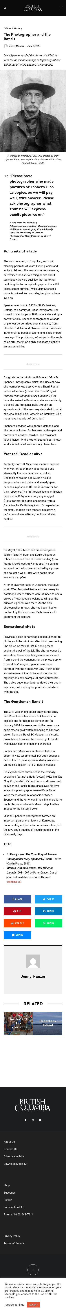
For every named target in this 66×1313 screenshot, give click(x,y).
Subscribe (10, 1192)
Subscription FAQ (14, 1207)
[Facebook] (25, 1120)
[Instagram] (32, 1120)
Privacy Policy (12, 1236)
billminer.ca (14, 881)
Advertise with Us (14, 1156)
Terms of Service (14, 1243)
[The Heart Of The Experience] (18, 1023)
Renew (8, 1199)
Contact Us (10, 1149)
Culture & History (13, 28)
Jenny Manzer (16, 46)
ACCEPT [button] (33, 1304)
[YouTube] (40, 1120)
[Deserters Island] (47, 1023)
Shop (7, 1185)
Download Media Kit (15, 1163)
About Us (9, 1141)
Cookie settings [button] (15, 1304)
